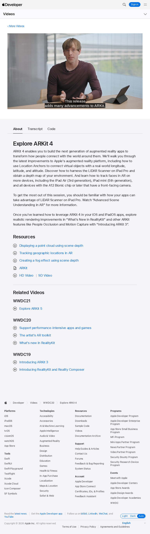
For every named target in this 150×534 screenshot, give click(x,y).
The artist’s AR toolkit (35, 335)
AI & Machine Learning (52, 426)
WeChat (103, 513)
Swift (7, 458)
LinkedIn (92, 513)
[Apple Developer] (12, 4)
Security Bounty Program (124, 457)
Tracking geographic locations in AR (45, 253)
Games (43, 466)
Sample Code (82, 426)
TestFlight (9, 473)
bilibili (84, 513)
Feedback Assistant (85, 496)
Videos (9, 14)
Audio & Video (47, 436)
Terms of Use (69, 526)
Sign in (134, 4)
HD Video (26, 275)
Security (44, 491)
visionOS (9, 436)
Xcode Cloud (11, 483)
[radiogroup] (133, 516)
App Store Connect (85, 486)
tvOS (7, 431)
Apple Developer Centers (124, 483)
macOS (8, 426)
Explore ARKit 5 (30, 308)
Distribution (46, 455)
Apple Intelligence (49, 431)
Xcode (7, 478)
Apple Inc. (30, 523)
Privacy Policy (88, 526)
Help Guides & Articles (87, 448)
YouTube (8, 516)
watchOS (9, 441)
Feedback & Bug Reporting (89, 463)
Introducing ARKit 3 (33, 362)
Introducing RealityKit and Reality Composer (51, 369)
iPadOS (8, 421)
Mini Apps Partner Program (124, 442)
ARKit (23, 268)
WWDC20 (48, 402)
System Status (82, 468)
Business (44, 446)
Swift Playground (13, 468)
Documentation (83, 416)
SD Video (45, 275)
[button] (124, 4)
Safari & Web (47, 495)
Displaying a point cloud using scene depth (51, 246)
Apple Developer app (51, 513)
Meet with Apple (118, 478)
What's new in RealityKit (37, 343)
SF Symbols (10, 493)
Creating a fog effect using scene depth (49, 260)
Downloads (81, 421)
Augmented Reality (50, 441)
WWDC (114, 503)
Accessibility (46, 416)
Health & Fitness (48, 470)
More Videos (16, 26)
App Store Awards (119, 488)
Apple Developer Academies (125, 498)
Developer (18, 402)
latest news (20, 513)
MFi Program (117, 437)
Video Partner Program (122, 452)
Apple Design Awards (121, 493)
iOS (6, 416)
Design (43, 451)
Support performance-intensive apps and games (55, 328)
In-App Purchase (49, 476)
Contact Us (81, 453)
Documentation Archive (87, 436)
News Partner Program (122, 447)
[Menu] (145, 4)
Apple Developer (84, 481)
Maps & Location (49, 485)
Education (45, 461)
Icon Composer (12, 488)
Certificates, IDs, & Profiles (89, 491)
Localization (46, 480)
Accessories (46, 421)
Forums (79, 458)
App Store (9, 446)
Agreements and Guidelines (115, 526)
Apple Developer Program (124, 416)
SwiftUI (8, 463)
